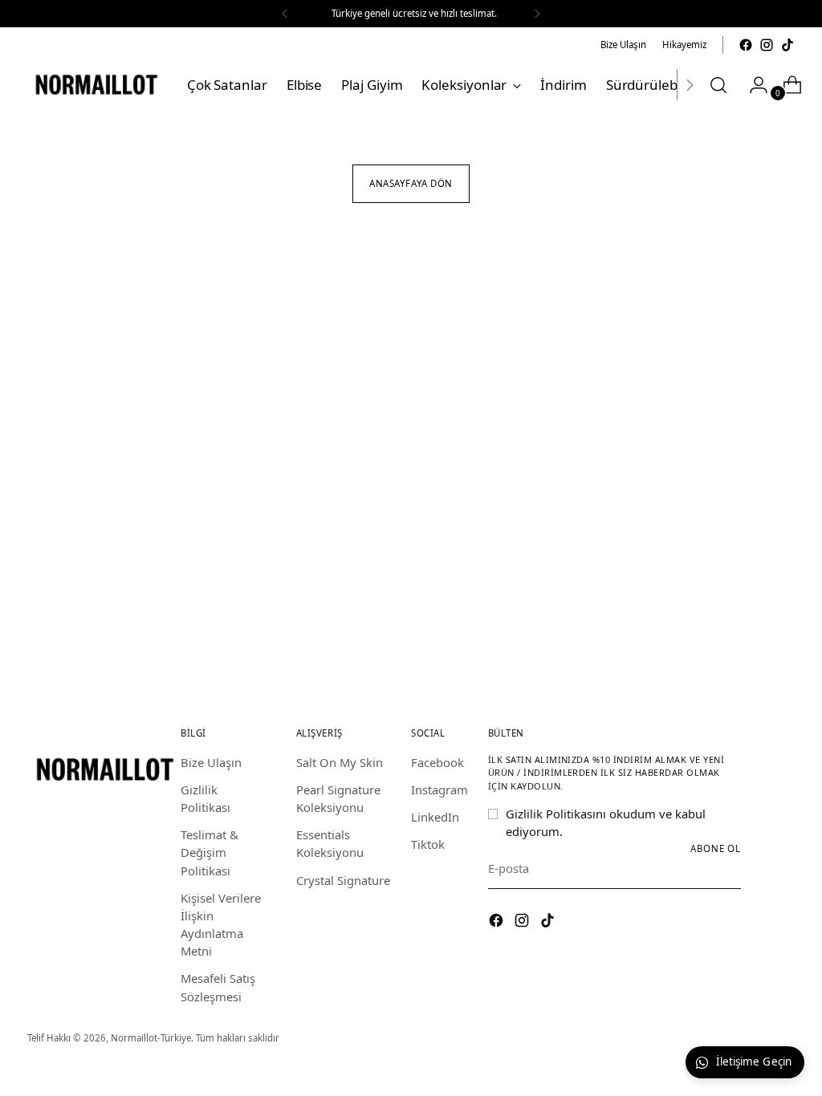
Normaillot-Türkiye (151, 1038)
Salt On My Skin (339, 762)
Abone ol (715, 848)
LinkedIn (435, 817)
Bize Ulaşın (211, 762)
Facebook (437, 762)
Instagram (439, 789)
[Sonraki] (537, 13)
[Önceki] (285, 13)
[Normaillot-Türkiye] (95, 84)
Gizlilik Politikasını (556, 814)
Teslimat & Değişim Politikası (209, 852)
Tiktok (428, 844)
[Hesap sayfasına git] (752, 85)
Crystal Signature (343, 880)
